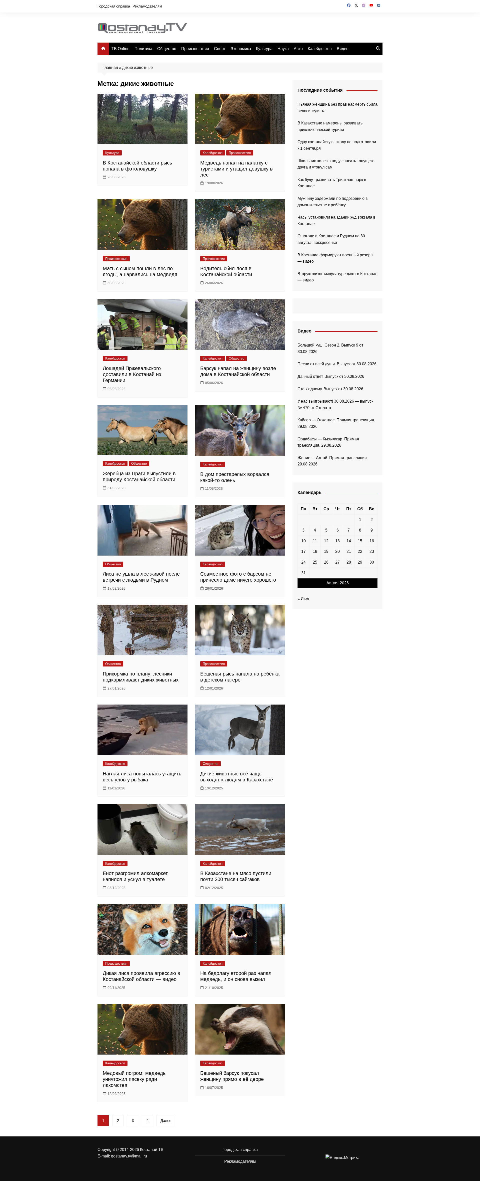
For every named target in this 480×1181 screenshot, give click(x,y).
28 (348, 562)
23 (372, 551)
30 (372, 562)
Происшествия (195, 49)
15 (360, 541)
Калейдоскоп (320, 49)
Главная (110, 67)
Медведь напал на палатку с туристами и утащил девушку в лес (236, 169)
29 (360, 562)
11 (315, 541)
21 (348, 551)
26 (326, 562)
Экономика (240, 49)
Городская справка (114, 6)
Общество (166, 49)
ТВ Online (121, 49)
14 (348, 541)
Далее (165, 1120)
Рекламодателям (147, 6)
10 (303, 541)
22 (360, 551)
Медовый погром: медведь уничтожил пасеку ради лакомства (134, 1079)
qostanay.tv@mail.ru (129, 1156)
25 (315, 562)
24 (303, 562)
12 (326, 541)
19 (326, 551)
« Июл (303, 598)
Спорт (220, 49)
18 (315, 551)
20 (337, 551)
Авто (298, 49)
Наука (283, 49)
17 (303, 551)
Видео (342, 49)
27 (337, 562)
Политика (143, 49)
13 (337, 541)
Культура (264, 49)
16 (372, 541)
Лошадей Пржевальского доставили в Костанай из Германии (132, 374)
